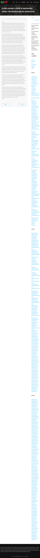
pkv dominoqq (33, 64)
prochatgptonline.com (35, 106)
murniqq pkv (21, 548)
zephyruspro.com (34, 494)
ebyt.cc (32, 138)
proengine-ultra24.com (35, 154)
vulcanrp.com (33, 123)
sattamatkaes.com (34, 274)
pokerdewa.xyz (34, 188)
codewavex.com (34, 444)
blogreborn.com (34, 102)
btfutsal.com (33, 86)
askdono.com (33, 90)
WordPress (26, 556)
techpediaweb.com (34, 347)
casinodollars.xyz (34, 185)
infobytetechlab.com (34, 371)
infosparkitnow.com (34, 410)
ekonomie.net (33, 209)
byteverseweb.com (34, 474)
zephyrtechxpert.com (35, 453)
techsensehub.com (34, 405)
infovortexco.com (34, 454)
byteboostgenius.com (35, 477)
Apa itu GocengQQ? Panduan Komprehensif (34, 33)
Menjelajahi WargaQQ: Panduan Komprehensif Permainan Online (35, 47)
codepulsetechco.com (35, 427)
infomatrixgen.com (34, 368)
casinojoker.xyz (34, 186)
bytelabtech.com (34, 406)
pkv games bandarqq (26, 547)
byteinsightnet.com (34, 426)
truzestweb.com (34, 529)
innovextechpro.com (34, 343)
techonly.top (33, 92)
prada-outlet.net (34, 76)
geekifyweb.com (34, 413)
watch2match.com (34, 191)
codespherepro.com (34, 373)
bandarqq (33, 61)
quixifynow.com (34, 492)
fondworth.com (33, 250)
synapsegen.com (34, 515)
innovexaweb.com (34, 511)
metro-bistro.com (34, 161)
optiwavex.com (34, 525)
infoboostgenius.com (35, 361)
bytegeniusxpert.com (35, 416)
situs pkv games (8, 547)
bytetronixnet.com (34, 387)
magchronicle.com (34, 333)
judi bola (1, 548)
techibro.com (33, 120)
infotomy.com (33, 326)
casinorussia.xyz (34, 181)
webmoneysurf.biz (34, 174)
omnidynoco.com (34, 526)
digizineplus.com (34, 485)
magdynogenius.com (35, 339)
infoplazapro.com (34, 353)
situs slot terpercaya (31, 548)
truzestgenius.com (34, 450)
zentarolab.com (34, 532)
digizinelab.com (34, 456)
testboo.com (33, 165)
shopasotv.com (34, 203)
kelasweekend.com (34, 220)
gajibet (17, 551)
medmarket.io (33, 323)
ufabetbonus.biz (34, 219)
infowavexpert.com (34, 356)
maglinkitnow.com (34, 336)
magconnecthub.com (35, 475)
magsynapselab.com (35, 340)
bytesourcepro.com (34, 468)
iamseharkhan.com (34, 251)
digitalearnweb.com (34, 234)
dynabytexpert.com (34, 501)
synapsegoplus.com (34, 478)
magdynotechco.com (35, 409)
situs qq (19, 547)
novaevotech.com (34, 439)
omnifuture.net (33, 82)
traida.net (33, 158)
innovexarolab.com (34, 370)
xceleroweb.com (34, 535)
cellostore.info (33, 261)
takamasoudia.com (34, 312)
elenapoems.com (34, 305)
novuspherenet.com (34, 522)
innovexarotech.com (34, 381)
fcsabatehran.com (34, 308)
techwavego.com (34, 457)
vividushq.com (33, 518)
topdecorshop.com (34, 202)
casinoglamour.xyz (34, 184)
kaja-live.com (33, 109)
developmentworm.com (35, 212)
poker (32, 68)
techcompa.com (34, 110)
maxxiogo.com (33, 504)
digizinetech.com (34, 367)
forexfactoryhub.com (34, 107)
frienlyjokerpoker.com (35, 117)
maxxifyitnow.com (34, 491)
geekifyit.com (33, 272)
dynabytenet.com (34, 467)
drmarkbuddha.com (34, 141)
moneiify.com (33, 267)
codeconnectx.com (34, 430)
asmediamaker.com (34, 262)
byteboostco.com (34, 446)
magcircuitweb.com (34, 344)
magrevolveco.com (34, 380)
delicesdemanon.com (35, 164)
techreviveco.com (34, 464)
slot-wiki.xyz (33, 189)
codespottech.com (34, 330)
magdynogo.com (34, 391)
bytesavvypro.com (34, 364)
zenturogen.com (34, 509)
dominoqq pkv (10, 548)
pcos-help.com (33, 85)
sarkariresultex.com (34, 257)
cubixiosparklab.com (35, 437)
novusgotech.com (34, 505)
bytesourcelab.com (34, 488)
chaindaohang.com (34, 140)
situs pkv (6, 551)
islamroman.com (34, 114)
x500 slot (5, 548)
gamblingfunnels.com (35, 83)
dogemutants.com (34, 309)
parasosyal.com (34, 299)
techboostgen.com (34, 403)
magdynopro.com (34, 351)
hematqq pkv (25, 548)
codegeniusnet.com (34, 422)
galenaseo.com (34, 192)
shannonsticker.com (34, 244)
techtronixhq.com (34, 399)
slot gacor (33, 65)
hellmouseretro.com (34, 306)
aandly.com (33, 223)
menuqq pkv (2, 547)
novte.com (33, 147)
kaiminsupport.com (34, 241)
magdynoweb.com (34, 461)
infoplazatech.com (34, 415)
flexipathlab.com (34, 516)
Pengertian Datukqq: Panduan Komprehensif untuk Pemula (35, 27)
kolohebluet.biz (34, 175)
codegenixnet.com (34, 374)
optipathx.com (33, 495)
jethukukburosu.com (34, 291)
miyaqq (14, 551)
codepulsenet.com (34, 481)
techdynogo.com (34, 332)
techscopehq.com (34, 484)
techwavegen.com (34, 363)
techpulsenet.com (34, 451)
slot (21, 547)
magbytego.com (34, 420)
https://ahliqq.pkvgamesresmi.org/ (24, 551)
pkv (32, 62)
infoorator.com (33, 145)
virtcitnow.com (33, 103)
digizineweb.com (34, 429)
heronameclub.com (34, 322)
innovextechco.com (34, 440)
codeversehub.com (34, 473)
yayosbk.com (33, 171)
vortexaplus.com (34, 519)
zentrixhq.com (33, 498)
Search (32, 17)
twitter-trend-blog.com (35, 124)
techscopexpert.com (34, 346)
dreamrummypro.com (35, 240)
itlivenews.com (34, 213)
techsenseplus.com (34, 360)
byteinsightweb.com (34, 337)
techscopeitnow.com (34, 385)
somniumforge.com (34, 292)
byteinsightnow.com (34, 377)
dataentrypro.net (34, 238)
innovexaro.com (34, 487)
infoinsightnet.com (34, 423)
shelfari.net (33, 179)
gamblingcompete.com (35, 93)
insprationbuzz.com (34, 245)
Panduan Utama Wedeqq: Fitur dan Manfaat (34, 37)
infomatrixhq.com (34, 436)
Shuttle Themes (18, 556)
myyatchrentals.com (34, 268)
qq (13, 548)
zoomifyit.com (33, 539)
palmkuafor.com (34, 237)
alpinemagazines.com (35, 121)
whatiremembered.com (35, 134)
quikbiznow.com (34, 533)
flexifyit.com (33, 502)
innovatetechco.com (34, 350)
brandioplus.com (34, 512)
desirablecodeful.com (35, 319)
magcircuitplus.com (34, 384)
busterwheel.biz (34, 178)
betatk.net (33, 222)
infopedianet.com (34, 480)
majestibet (10, 551)
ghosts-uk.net (33, 89)
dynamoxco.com (34, 508)
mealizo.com (33, 258)
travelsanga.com (34, 205)
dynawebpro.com (34, 514)
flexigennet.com (34, 320)
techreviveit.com (34, 354)
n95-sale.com (33, 100)
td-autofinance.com (34, 116)
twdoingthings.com (34, 313)
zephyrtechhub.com (34, 528)
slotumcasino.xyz (34, 182)
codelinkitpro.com (34, 402)
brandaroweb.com (34, 538)
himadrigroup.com (34, 113)
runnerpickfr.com (34, 80)
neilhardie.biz (33, 172)
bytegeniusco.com (34, 357)
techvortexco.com (34, 412)
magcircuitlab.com (34, 443)
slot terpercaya (33, 547)
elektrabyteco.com (34, 447)
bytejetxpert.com (34, 388)
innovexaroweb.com (34, 463)
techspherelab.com (34, 470)
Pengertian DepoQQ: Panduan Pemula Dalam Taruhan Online (35, 42)
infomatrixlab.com (34, 471)
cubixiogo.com (33, 521)
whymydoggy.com (34, 233)
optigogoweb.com (34, 536)
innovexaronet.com (34, 433)
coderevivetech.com (34, 378)
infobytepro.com (34, 419)
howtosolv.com (34, 162)
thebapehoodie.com (34, 298)
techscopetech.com (34, 460)
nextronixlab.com (34, 497)
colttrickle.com (33, 79)
